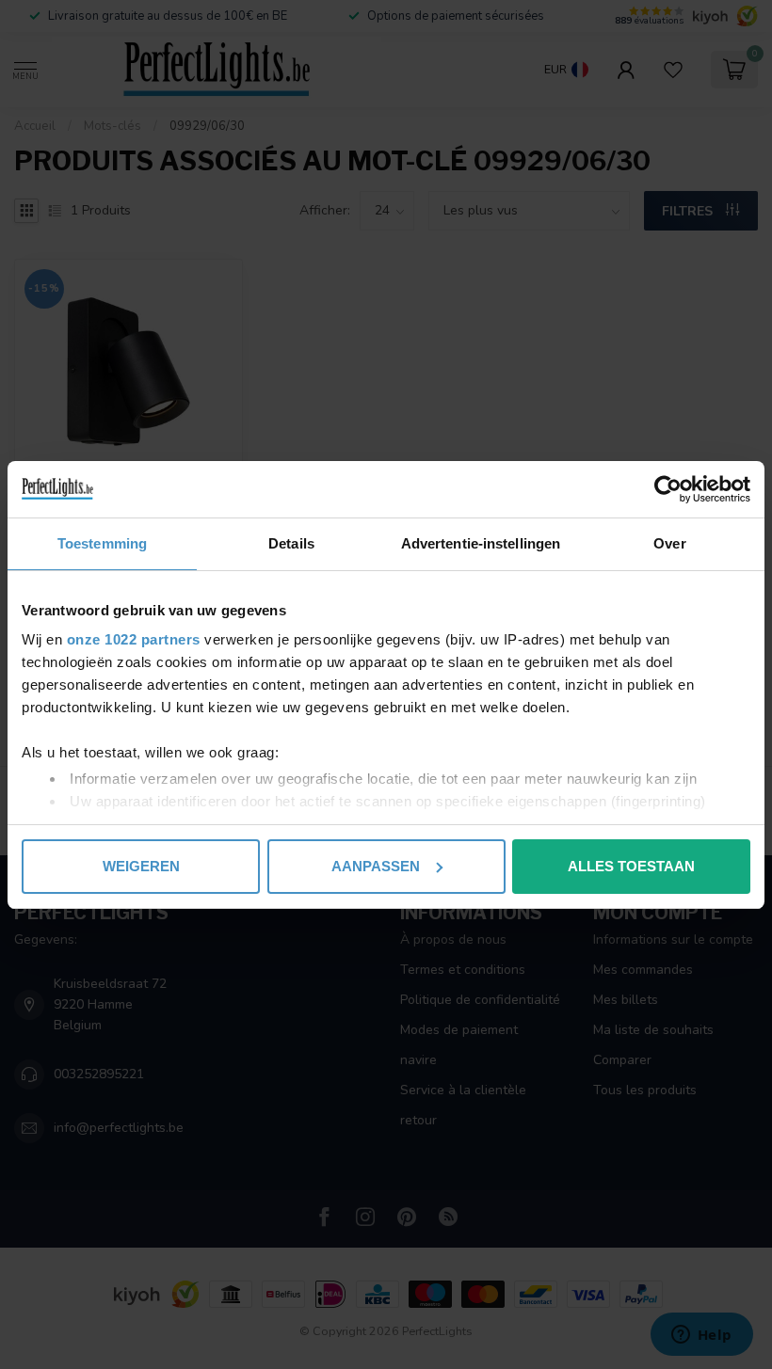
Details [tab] (291, 543)
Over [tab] (669, 543)
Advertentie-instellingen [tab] (480, 543)
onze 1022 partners (134, 639)
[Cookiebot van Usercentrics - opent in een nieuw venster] (668, 489)
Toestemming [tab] (102, 543)
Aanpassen (375, 866)
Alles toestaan (631, 866)
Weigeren (141, 866)
